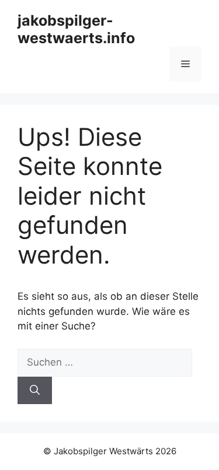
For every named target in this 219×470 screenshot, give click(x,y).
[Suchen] (35, 391)
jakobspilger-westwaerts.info (76, 29)
